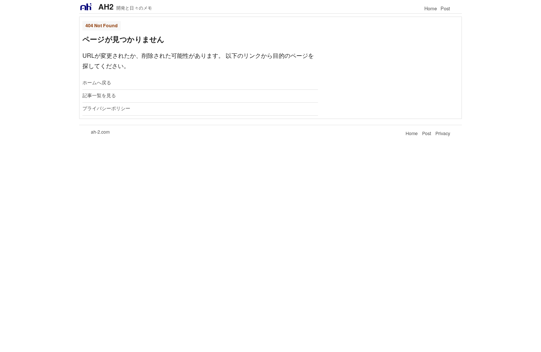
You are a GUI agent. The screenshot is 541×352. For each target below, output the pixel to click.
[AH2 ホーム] (85, 6)
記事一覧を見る (99, 96)
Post (445, 8)
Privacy (442, 133)
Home (430, 8)
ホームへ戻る (96, 83)
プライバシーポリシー (106, 109)
